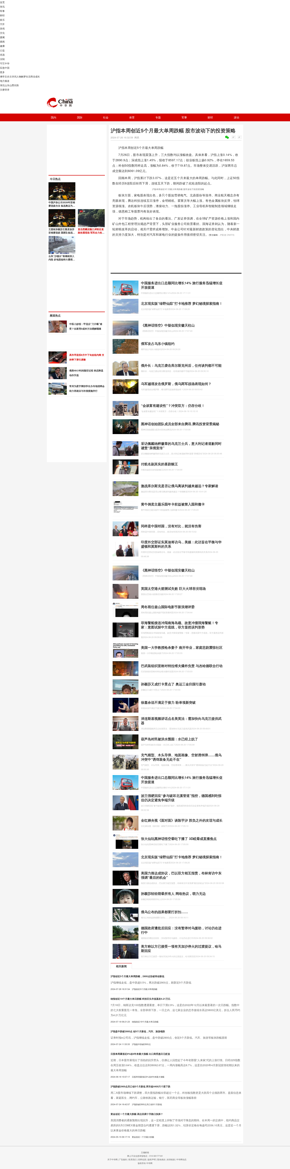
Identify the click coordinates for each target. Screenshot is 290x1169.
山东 (7, 85)
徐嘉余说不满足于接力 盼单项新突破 (168, 702)
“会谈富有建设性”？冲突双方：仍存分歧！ (173, 405)
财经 (2, 15)
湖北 (2, 85)
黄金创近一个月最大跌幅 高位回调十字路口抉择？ (137, 1114)
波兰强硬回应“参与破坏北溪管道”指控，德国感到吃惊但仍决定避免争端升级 (181, 797)
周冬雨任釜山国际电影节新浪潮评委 (168, 606)
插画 (2, 41)
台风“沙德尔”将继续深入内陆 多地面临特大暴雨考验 (62, 259)
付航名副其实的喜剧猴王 (159, 463)
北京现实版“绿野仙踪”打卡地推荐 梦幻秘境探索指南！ (182, 303)
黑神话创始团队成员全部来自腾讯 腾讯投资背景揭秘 (180, 423)
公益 (2, 50)
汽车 (2, 24)
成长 (37, 76)
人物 (18, 76)
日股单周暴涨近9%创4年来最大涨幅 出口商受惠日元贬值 (140, 1053)
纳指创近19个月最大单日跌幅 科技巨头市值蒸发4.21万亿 (140, 998)
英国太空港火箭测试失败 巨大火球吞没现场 (173, 588)
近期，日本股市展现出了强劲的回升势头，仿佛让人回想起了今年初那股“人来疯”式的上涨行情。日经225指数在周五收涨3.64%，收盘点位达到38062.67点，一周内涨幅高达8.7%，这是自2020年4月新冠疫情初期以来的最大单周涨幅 (175, 1065)
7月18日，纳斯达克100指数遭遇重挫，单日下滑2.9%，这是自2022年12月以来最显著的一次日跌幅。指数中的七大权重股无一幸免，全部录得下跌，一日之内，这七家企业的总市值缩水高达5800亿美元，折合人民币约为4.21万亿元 (175, 1010)
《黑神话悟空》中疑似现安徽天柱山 (168, 325)
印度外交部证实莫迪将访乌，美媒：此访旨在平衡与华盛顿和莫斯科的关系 (181, 544)
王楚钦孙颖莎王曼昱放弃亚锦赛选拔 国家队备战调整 (62, 232)
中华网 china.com (61, 102)
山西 (11, 85)
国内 (53, 117)
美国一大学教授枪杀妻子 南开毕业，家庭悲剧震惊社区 (182, 647)
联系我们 (133, 1159)
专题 (158, 117)
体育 (132, 117)
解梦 (23, 76)
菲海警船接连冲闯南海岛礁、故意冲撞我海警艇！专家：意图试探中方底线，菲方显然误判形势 (179, 624)
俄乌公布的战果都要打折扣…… (164, 911)
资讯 (2, 6)
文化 (2, 32)
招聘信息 (142, 1159)
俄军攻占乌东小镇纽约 (158, 343)
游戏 (2, 28)
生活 (28, 76)
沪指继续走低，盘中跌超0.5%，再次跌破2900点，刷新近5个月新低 (151, 982)
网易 (136, 137)
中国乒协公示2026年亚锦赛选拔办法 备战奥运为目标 (62, 206)
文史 (7, 76)
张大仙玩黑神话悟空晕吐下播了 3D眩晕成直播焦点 (179, 838)
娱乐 (2, 19)
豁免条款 (161, 1159)
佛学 (2, 76)
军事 (2, 11)
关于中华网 (112, 1159)
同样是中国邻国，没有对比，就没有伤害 (171, 525)
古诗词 (12, 76)
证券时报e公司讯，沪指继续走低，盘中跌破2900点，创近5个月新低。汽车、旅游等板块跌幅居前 (169, 1037)
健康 (2, 46)
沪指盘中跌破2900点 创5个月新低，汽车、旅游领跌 (138, 1031)
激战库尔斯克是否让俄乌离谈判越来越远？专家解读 (179, 485)
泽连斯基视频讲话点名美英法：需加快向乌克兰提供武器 (181, 720)
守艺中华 (4, 63)
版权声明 (152, 1159)
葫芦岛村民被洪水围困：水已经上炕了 (169, 738)
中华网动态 (181, 1159)
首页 (2, 2)
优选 (2, 54)
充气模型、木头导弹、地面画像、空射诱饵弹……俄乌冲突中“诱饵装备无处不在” (181, 757)
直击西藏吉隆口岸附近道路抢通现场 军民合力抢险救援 (91, 232)
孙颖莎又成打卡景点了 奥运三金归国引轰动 (173, 684)
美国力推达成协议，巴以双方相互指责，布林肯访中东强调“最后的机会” (181, 875)
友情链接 (171, 1159)
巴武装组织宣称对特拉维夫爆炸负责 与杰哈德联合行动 (182, 665)
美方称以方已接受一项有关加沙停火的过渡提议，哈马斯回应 (181, 948)
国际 (79, 117)
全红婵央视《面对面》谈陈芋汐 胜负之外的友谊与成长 (182, 820)
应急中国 (4, 67)
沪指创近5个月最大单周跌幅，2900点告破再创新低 (137, 976)
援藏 (2, 37)
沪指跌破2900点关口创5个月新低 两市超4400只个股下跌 (140, 1086)
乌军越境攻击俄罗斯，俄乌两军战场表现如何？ (176, 383)
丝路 (16, 85)
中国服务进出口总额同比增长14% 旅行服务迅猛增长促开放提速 (182, 285)
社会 (105, 117)
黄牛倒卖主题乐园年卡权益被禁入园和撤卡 (173, 504)
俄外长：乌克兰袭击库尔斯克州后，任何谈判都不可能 (181, 365)
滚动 (236, 117)
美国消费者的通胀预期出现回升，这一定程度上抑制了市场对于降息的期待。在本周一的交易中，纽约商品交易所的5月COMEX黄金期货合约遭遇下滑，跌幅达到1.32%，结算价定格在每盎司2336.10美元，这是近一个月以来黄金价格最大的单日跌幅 (176, 1125)
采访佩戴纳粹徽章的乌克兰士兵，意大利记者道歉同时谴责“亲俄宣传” (181, 445)
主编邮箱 (145, 1152)
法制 (2, 59)
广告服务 (123, 1159)
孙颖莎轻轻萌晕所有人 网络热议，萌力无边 (173, 893)
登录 (7, 89)
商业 (33, 76)
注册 (2, 89)
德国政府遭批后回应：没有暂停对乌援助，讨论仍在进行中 (181, 930)
